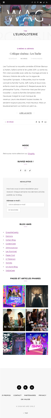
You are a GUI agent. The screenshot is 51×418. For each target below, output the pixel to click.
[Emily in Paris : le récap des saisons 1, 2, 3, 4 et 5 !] (37, 320)
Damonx (9, 236)
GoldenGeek (11, 244)
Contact (17, 395)
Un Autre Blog (12, 267)
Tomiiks (9, 263)
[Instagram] (32, 387)
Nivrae (24, 58)
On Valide (25, 399)
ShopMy (31, 153)
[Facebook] (36, 122)
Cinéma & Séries (25, 49)
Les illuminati (11, 251)
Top (26, 413)
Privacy (42, 395)
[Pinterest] (42, 122)
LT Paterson (10, 259)
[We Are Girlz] (25, 15)
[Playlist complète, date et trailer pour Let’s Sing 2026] (14, 296)
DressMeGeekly (12, 232)
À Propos (6, 395)
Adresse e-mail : (13, 201)
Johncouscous (12, 248)
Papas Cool (10, 255)
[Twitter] (39, 122)
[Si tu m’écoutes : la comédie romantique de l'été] (14, 320)
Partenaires (30, 395)
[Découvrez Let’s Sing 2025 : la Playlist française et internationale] (37, 344)
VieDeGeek (10, 270)
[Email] (45, 122)
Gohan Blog (11, 240)
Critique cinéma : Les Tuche (25, 53)
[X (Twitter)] (25, 387)
